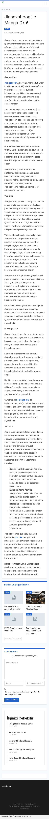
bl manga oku (22, 400)
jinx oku (18, 537)
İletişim (16, 806)
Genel (7, 29)
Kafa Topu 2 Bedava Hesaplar (22, 758)
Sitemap (22, 806)
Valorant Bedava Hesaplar (20, 741)
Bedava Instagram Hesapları (21, 749)
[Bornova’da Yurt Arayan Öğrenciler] (13, 597)
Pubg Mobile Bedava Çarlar (21, 724)
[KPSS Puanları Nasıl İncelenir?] (13, 619)
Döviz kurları (6, 786)
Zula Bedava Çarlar (17, 732)
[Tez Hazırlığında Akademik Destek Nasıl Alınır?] (35, 619)
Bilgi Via (16, 804)
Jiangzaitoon (10, 83)
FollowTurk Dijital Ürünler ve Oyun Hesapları (15, 816)
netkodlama (25, 809)
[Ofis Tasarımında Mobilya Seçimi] (35, 597)
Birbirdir (27, 806)
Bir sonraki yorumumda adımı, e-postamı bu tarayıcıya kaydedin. (22, 693)
